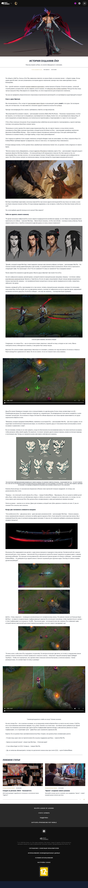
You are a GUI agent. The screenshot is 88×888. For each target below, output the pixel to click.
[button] (37, 69)
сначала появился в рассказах (34, 86)
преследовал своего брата (36, 103)
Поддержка (44, 817)
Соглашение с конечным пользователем (44, 848)
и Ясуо (59, 105)
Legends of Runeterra (40, 151)
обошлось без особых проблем (57, 88)
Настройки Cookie (44, 862)
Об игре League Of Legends (44, 808)
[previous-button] (80, 799)
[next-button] (83, 799)
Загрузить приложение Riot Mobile (44, 822)
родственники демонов (13, 279)
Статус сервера (44, 813)
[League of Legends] (16, 3)
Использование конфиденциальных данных (44, 853)
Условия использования (44, 857)
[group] (44, 779)
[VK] (44, 831)
